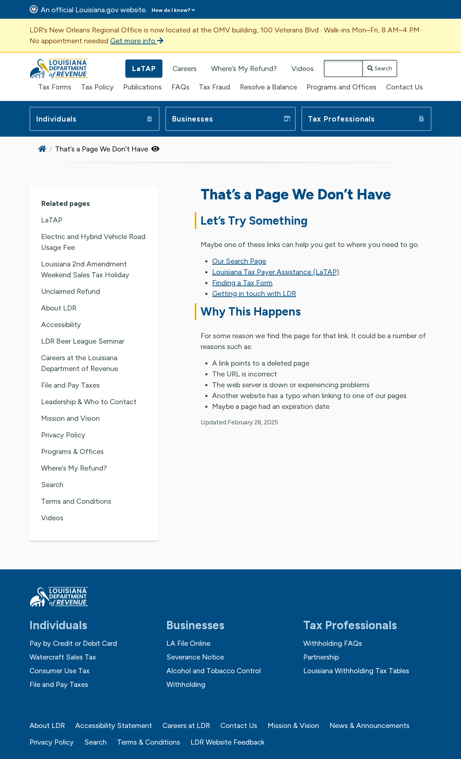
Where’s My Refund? (244, 68)
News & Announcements (369, 725)
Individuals (56, 118)
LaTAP (144, 68)
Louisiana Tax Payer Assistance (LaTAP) (275, 272)
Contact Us (404, 87)
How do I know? (171, 10)
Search (382, 68)
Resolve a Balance (268, 87)
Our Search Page (239, 261)
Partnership (321, 657)
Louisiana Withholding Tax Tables (356, 670)
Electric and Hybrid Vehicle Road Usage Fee (93, 242)
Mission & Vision (293, 725)
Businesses (192, 118)
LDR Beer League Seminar (82, 341)
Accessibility (61, 324)
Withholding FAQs (332, 643)
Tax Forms (54, 87)
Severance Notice (195, 657)
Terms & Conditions (148, 742)
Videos (302, 68)
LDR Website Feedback (227, 742)
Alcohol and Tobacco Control (213, 670)
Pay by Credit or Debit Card (73, 643)
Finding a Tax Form (242, 282)
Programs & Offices (72, 451)
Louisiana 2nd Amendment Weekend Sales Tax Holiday (85, 269)
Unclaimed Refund (70, 291)
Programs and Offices (341, 87)
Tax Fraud (214, 87)
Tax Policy (97, 87)
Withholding (185, 684)
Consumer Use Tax (60, 670)
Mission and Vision (70, 418)
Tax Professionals (341, 118)
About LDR (58, 308)
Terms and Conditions (76, 501)
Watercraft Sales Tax (63, 657)
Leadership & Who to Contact (88, 401)
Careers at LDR (186, 725)
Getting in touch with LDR (254, 293)
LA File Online (188, 643)
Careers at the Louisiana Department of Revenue (79, 363)
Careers (185, 68)
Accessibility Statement (113, 725)
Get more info (133, 40)
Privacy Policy (63, 435)
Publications (142, 87)
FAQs (180, 87)
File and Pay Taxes (70, 385)
